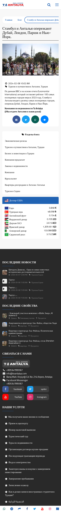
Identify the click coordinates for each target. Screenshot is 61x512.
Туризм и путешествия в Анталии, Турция (24, 147)
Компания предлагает (15, 160)
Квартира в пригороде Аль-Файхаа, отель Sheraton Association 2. (31, 342)
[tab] (30, 134)
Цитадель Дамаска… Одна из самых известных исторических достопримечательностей (29, 271)
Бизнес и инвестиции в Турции (19, 153)
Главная (8, 20)
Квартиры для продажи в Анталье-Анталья (25, 185)
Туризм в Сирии (12, 191)
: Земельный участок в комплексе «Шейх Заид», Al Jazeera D (31, 314)
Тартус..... (13, 287)
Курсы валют (11, 179)
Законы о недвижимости (16, 166)
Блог (20, 20)
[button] (4, 59)
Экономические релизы (16, 141)
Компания (9, 172)
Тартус (12, 280)
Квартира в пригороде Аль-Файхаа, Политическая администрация (31, 332)
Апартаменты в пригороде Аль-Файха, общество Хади (33, 323)
